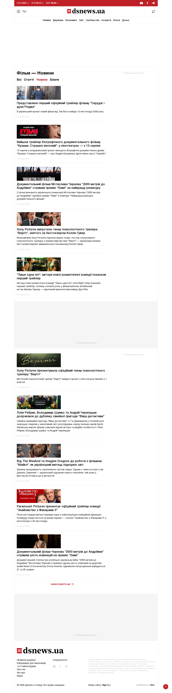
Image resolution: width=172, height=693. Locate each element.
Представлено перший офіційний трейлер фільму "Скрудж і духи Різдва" (60, 105)
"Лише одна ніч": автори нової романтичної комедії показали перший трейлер (61, 276)
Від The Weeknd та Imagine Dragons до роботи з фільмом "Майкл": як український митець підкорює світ (59, 463)
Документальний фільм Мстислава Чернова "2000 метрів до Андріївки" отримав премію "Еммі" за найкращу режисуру (61, 186)
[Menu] (18, 11)
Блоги (116, 20)
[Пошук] (153, 11)
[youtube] (141, 3)
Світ (81, 20)
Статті (29, 80)
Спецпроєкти (60, 660)
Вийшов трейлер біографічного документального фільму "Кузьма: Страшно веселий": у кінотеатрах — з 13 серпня (58, 144)
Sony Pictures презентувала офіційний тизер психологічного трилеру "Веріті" (61, 372)
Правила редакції (26, 660)
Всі (19, 80)
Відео (20, 676)
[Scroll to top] (165, 686)
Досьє (125, 20)
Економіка (71, 20)
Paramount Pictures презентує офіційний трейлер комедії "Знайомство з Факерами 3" (58, 508)
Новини (47, 20)
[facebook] (147, 3)
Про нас (21, 670)
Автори (21, 673)
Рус (24, 11)
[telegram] (153, 3)
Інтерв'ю (106, 20)
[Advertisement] (86, 42)
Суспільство (92, 20)
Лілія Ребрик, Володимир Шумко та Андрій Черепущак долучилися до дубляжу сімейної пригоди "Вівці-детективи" (60, 414)
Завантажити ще (61, 584)
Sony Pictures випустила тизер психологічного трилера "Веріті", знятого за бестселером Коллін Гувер (57, 231)
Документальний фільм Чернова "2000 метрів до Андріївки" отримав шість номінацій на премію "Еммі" (60, 554)
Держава (58, 20)
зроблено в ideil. (145, 685)
